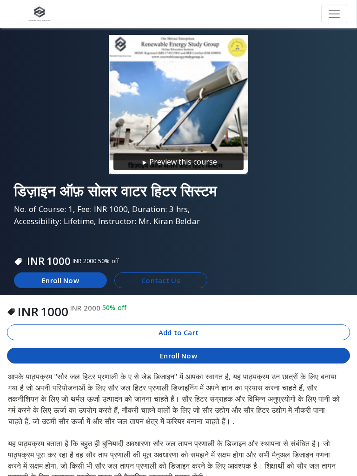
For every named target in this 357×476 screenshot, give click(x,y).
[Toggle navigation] (334, 14)
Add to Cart (178, 332)
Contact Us (160, 280)
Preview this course (183, 162)
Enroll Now (60, 280)
